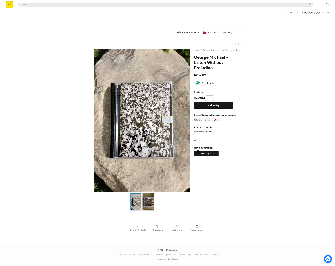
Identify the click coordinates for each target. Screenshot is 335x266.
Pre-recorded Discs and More (225, 50)
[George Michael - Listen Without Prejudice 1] (148, 201)
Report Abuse (211, 254)
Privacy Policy (144, 254)
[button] (9, 4)
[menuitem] (235, 44)
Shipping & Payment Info (164, 254)
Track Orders (177, 230)
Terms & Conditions (126, 254)
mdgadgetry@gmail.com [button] (315, 12)
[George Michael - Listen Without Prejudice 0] (135, 201)
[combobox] (220, 32)
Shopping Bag (197, 230)
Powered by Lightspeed (167, 259)
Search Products (138, 230)
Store (205, 50)
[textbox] (219, 33)
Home (197, 50)
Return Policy (185, 254)
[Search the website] (310, 4)
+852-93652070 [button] (292, 12)
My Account (157, 230)
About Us (198, 254)
